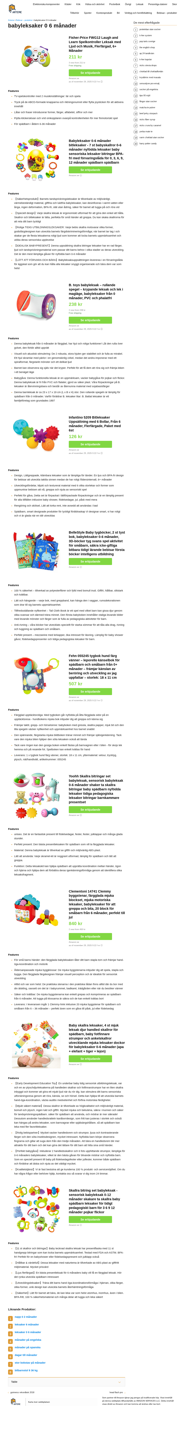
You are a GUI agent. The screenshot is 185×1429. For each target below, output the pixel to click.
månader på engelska (28, 1339)
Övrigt (128, 4)
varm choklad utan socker (151, 137)
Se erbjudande (90, 72)
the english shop (147, 47)
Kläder (68, 4)
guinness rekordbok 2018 (22, 1392)
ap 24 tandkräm (146, 53)
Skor (174, 4)
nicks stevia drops (148, 65)
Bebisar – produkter (167, 13)
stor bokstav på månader (30, 1362)
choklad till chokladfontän (151, 71)
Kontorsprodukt (104, 13)
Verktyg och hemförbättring (138, 13)
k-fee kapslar (145, 59)
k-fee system (145, 35)
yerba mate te (145, 131)
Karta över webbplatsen (39, 1402)
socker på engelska (148, 89)
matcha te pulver (147, 107)
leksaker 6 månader (27, 1324)
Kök (78, 4)
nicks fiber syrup (147, 119)
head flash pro (116, 1392)
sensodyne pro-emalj (149, 83)
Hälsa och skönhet (94, 4)
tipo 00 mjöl (144, 95)
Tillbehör (74, 13)
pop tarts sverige (147, 41)
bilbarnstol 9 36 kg (26, 1370)
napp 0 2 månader (26, 1316)
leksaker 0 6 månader (28, 1332)
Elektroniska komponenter (46, 4)
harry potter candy (148, 143)
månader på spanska (27, 1347)
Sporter (87, 13)
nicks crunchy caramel (150, 125)
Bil (118, 13)
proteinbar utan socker (150, 29)
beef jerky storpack (148, 113)
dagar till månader (26, 1355)
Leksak (139, 4)
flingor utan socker (148, 101)
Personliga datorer (157, 4)
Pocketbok (114, 4)
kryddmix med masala (150, 77)
